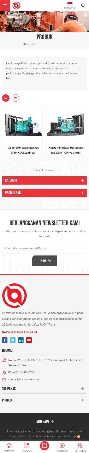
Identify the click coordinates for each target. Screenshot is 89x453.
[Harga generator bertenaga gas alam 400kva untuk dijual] (66, 125)
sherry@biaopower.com (23, 379)
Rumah (31, 44)
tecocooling (41, 431)
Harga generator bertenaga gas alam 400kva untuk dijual (65, 150)
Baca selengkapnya (17, 332)
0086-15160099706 (21, 372)
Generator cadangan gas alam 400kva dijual (23, 150)
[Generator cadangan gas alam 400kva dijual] (23, 125)
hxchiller (55, 431)
